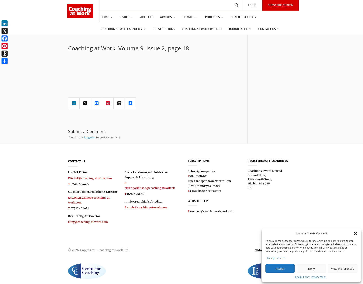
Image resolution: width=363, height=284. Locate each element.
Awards (166, 17)
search (236, 5)
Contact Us (267, 29)
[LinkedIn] (4, 23)
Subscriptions (164, 29)
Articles (147, 17)
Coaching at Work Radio (200, 29)
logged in (89, 137)
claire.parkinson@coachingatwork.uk (150, 188)
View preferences (342, 268)
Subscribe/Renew (280, 5)
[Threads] (4, 53)
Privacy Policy (318, 277)
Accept (280, 268)
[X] (4, 31)
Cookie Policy (302, 277)
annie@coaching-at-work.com (147, 207)
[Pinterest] (4, 46)
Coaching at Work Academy (121, 29)
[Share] (4, 61)
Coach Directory (243, 17)
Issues (125, 17)
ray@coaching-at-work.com (89, 222)
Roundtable (238, 29)
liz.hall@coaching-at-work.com (91, 178)
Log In (252, 5)
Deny (311, 268)
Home (105, 17)
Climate (188, 17)
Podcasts (212, 17)
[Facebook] (4, 38)
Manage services (276, 258)
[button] (355, 233)
